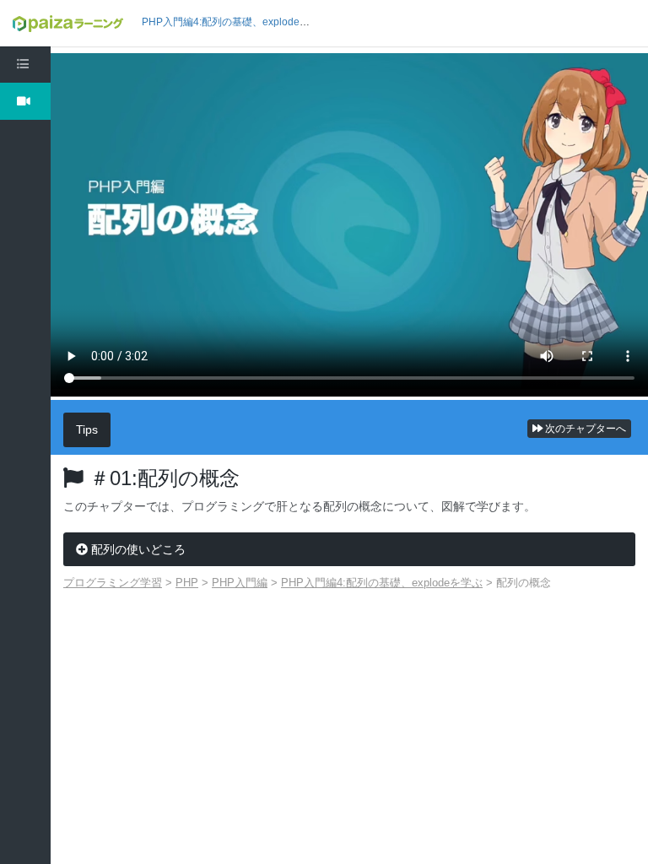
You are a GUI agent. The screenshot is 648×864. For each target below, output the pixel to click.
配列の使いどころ (137, 549)
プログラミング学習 (112, 582)
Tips (87, 429)
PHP (187, 582)
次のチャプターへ (584, 429)
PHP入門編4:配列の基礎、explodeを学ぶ (236, 22)
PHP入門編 (239, 582)
